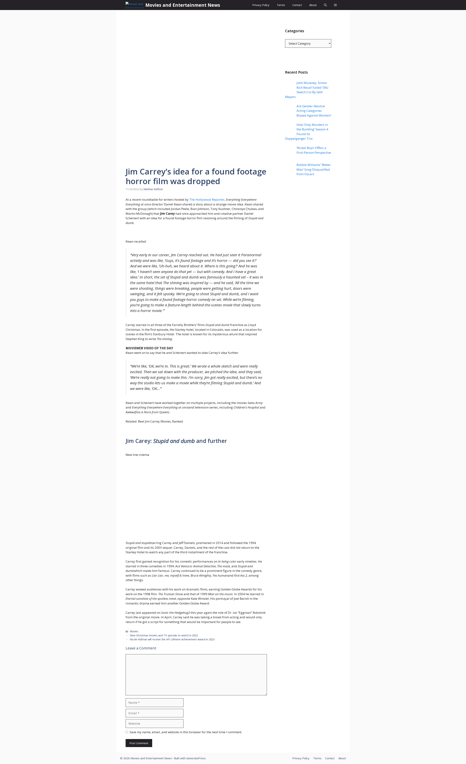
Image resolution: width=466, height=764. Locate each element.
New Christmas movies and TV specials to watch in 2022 (164, 635)
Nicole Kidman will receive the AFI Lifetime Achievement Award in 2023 (172, 639)
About (313, 5)
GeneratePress (196, 758)
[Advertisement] (308, 253)
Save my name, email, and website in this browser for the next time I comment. (186, 732)
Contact (297, 5)
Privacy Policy (260, 5)
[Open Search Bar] (325, 5)
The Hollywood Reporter (206, 199)
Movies (134, 631)
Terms (281, 5)
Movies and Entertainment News (182, 5)
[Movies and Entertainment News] (135, 5)
